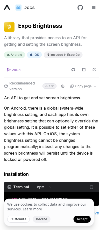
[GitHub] (80, 7)
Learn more (32, 209)
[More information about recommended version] (63, 86)
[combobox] (44, 187)
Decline (41, 219)
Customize (18, 219)
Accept (82, 219)
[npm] (83, 69)
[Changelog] (94, 69)
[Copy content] (91, 187)
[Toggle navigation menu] (93, 7)
